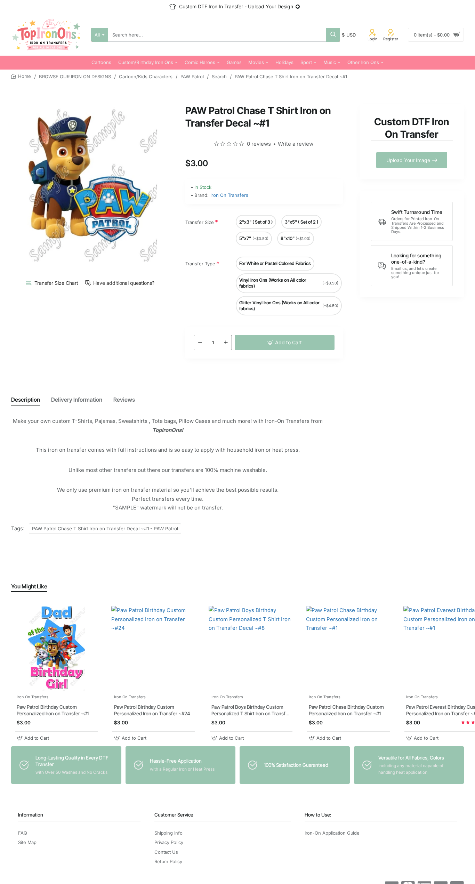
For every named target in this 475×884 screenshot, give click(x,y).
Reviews (124, 399)
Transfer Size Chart (56, 283)
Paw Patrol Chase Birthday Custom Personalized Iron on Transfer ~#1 (346, 710)
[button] (285, 342)
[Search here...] (333, 35)
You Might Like (29, 586)
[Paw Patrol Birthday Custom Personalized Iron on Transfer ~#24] (153, 648)
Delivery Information (76, 399)
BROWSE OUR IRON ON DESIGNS (75, 76)
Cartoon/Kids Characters (145, 76)
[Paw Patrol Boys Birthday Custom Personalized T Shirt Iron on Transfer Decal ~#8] (251, 648)
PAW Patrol (192, 76)
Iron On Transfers (229, 195)
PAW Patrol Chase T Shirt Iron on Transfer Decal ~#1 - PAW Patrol (105, 528)
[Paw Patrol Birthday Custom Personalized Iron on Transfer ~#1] (56, 648)
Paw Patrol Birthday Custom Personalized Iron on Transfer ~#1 (53, 710)
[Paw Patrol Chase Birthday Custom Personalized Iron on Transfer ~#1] (348, 648)
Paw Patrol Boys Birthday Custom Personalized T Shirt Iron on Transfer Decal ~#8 (250, 710)
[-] (200, 342)
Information (30, 815)
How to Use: (318, 815)
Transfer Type (200, 263)
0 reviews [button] (259, 143)
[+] (226, 342)
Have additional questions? (123, 283)
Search (219, 76)
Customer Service (173, 815)
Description (25, 399)
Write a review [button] (295, 143)
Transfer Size (199, 222)
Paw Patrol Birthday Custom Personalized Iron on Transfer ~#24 (152, 710)
